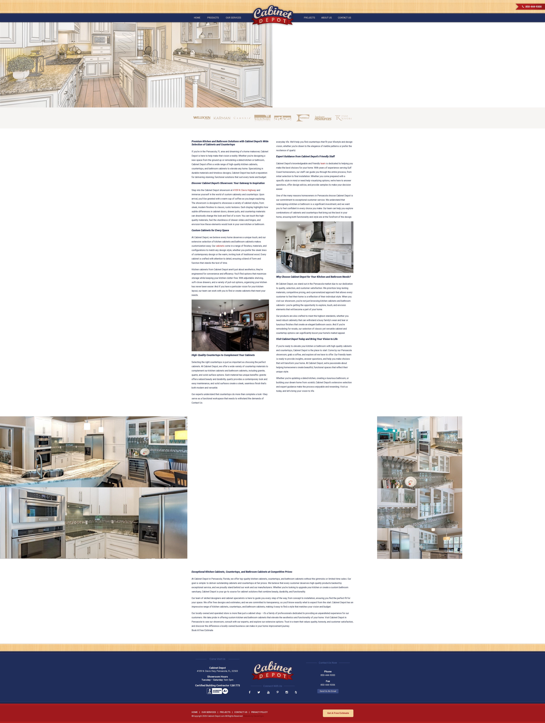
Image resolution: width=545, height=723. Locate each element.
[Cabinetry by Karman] (222, 117)
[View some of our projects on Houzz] (296, 692)
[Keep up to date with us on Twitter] (258, 692)
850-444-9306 (328, 684)
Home (197, 17)
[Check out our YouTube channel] (268, 692)
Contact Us (344, 17)
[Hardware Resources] (323, 118)
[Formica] (303, 118)
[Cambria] (242, 118)
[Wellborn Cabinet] (202, 118)
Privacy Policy (259, 712)
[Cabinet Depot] (272, 15)
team (322, 163)
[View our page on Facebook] (249, 692)
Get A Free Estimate (338, 713)
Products (213, 17)
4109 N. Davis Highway (244, 190)
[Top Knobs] (343, 118)
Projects (309, 17)
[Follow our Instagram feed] (286, 692)
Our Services (233, 17)
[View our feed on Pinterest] (277, 692)
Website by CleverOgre (253, 716)
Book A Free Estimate (202, 630)
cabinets (220, 246)
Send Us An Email (328, 691)
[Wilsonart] (262, 118)
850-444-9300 (533, 6)
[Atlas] (282, 118)
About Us (326, 17)
